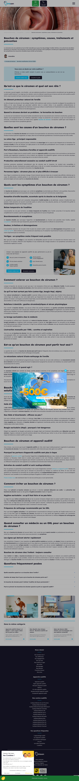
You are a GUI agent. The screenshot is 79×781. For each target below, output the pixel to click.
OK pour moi (28, 773)
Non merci (6, 773)
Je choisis (17, 773)
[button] (3, 778)
